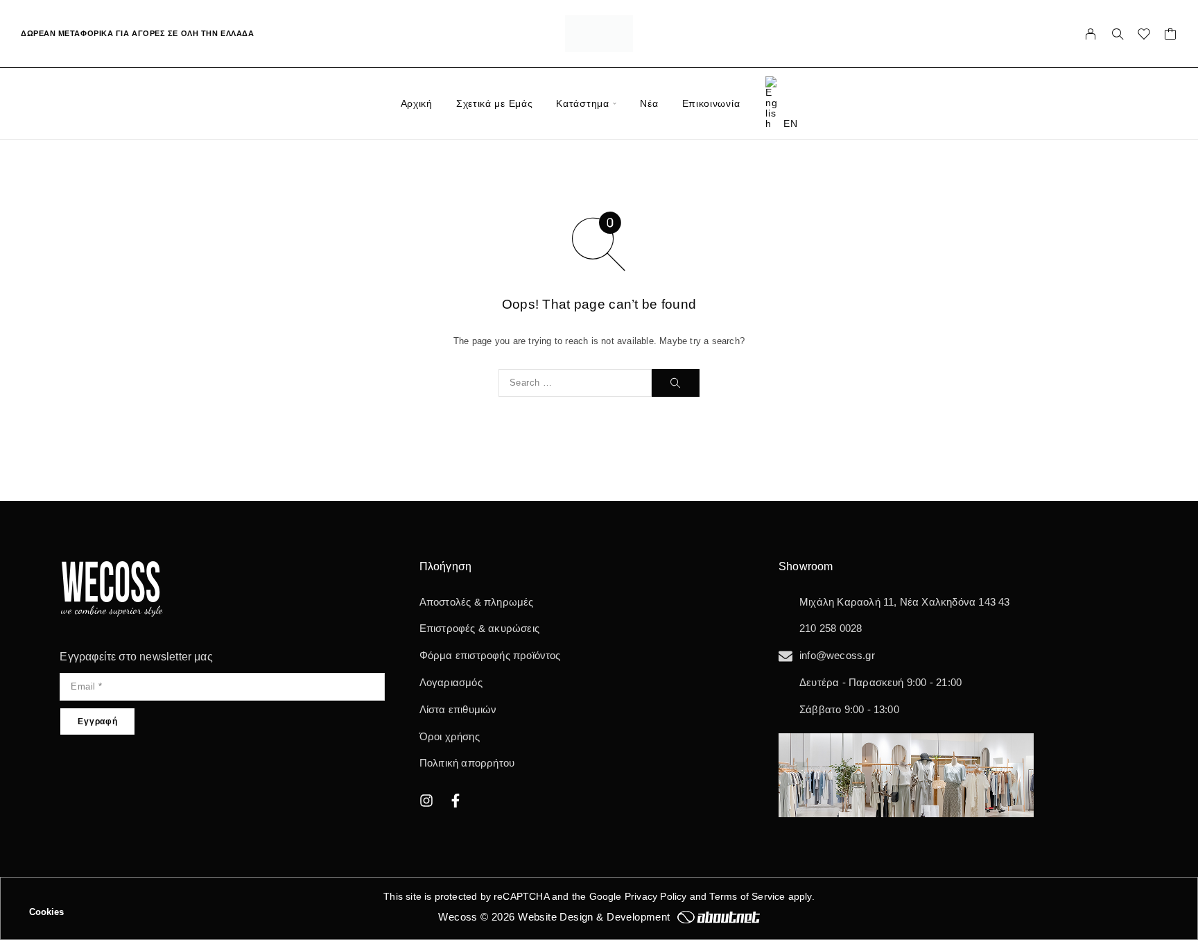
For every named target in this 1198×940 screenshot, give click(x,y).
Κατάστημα (582, 103)
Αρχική (417, 103)
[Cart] (1170, 36)
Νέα (649, 103)
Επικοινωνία (711, 103)
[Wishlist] (1144, 36)
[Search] (1117, 34)
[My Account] (1090, 34)
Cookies (46, 912)
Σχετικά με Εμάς (494, 103)
